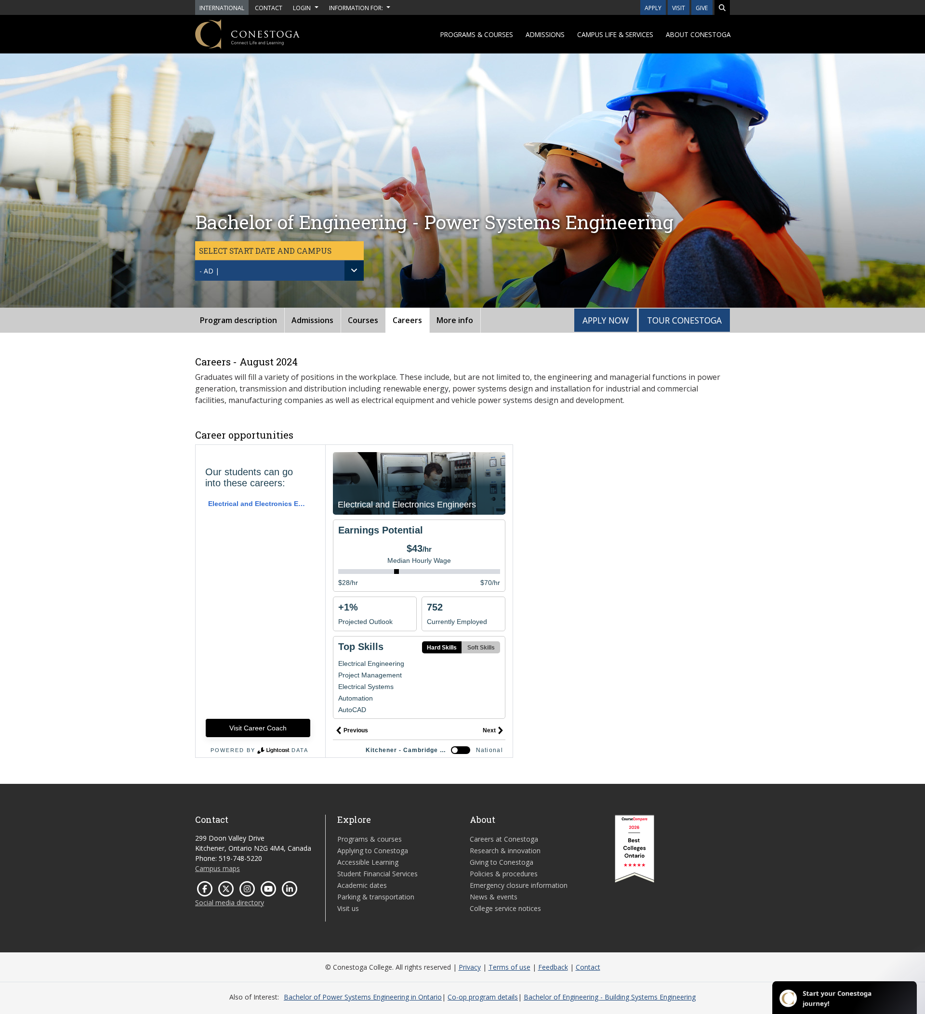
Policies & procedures (504, 873)
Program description (238, 320)
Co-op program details (483, 996)
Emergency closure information (519, 885)
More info (454, 320)
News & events (493, 896)
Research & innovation (505, 850)
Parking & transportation (375, 896)
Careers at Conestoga (504, 839)
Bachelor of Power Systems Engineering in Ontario (363, 996)
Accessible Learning (367, 862)
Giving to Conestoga (501, 862)
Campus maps (217, 868)
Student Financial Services (377, 873)
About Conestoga (698, 34)
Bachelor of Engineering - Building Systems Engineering (610, 996)
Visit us (348, 908)
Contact (588, 967)
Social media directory (229, 902)
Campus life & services (615, 34)
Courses (363, 320)
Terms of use (509, 967)
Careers (407, 320)
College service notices (505, 908)
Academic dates (362, 885)
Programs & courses (476, 34)
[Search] (722, 7)
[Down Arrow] (354, 270)
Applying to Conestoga (372, 850)
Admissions (545, 34)
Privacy (470, 967)
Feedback (553, 967)
